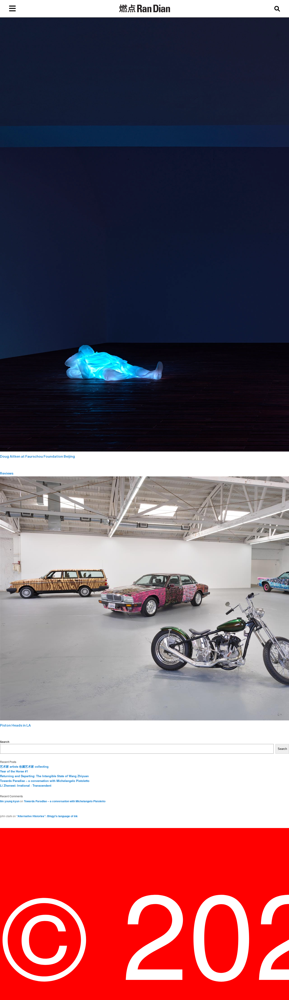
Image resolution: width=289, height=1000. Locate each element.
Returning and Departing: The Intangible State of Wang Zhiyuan (44, 776)
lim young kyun (9, 801)
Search (4, 742)
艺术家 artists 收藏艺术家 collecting (24, 766)
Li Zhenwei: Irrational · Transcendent (25, 785)
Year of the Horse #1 (14, 771)
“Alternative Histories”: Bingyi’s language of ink (47, 816)
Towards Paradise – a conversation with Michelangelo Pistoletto (44, 781)
